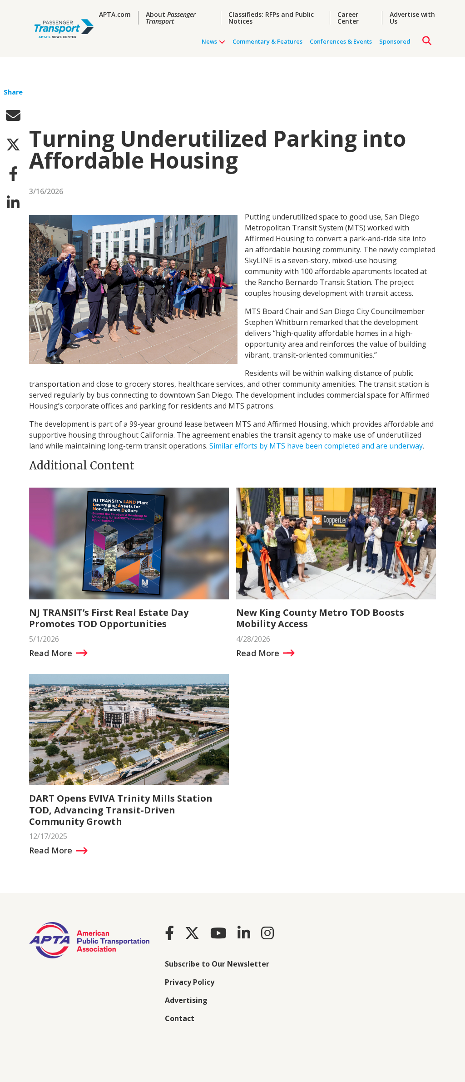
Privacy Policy (189, 982)
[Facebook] (169, 932)
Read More (50, 653)
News (209, 41)
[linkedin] (13, 202)
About (171, 17)
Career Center (348, 17)
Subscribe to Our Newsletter (217, 964)
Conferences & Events (341, 41)
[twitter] (13, 144)
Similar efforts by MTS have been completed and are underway (316, 446)
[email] (13, 115)
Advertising (186, 1000)
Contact (179, 1018)
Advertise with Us (412, 17)
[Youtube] (218, 932)
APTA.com (115, 14)
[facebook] (13, 173)
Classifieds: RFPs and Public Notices (271, 17)
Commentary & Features (267, 41)
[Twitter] (192, 932)
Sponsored (395, 41)
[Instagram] (267, 932)
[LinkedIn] (243, 932)
